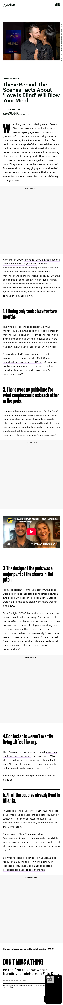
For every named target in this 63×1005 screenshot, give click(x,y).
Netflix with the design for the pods (32, 617)
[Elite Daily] (9, 5)
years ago (31, 263)
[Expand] (48, 977)
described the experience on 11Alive (22, 362)
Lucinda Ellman (15, 110)
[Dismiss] (58, 977)
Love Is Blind (43, 259)
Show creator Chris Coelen (18, 834)
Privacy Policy (8, 987)
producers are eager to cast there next (24, 869)
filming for (30, 259)
